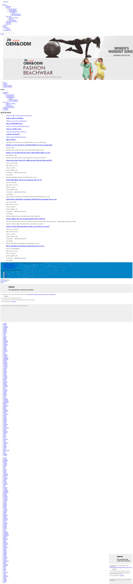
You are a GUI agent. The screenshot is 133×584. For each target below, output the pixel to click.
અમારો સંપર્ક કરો (7, 30)
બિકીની (13, 12)
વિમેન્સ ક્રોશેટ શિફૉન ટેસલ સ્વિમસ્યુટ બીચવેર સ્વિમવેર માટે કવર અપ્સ (25, 246)
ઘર (4, 4)
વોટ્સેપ (2, 282)
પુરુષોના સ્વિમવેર (12, 10)
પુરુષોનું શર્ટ (8, 22)
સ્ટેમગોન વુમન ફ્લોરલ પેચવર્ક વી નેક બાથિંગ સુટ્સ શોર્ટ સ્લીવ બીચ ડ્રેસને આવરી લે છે (29, 160)
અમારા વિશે (5, 27)
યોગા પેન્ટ (11, 19)
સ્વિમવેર (8, 7)
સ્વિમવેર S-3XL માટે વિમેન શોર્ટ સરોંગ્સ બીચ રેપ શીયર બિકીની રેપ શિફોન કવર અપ (28, 153)
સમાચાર (5, 25)
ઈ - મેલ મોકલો (4, 281)
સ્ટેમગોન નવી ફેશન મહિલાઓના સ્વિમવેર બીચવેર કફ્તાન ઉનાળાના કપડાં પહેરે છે (27, 226)
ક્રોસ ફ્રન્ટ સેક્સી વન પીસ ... (14, 129)
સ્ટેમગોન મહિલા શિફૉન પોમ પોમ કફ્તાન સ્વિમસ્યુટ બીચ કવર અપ (24, 180)
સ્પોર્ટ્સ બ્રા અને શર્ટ (13, 17)
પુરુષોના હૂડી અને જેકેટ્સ (12, 21)
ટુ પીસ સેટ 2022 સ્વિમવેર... (13, 134)
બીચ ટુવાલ (8, 24)
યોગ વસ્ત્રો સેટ (12, 20)
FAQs (4, 26)
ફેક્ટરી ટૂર (8, 29)
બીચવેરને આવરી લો (16, 14)
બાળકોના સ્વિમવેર (13, 9)
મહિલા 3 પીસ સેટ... (11, 139)
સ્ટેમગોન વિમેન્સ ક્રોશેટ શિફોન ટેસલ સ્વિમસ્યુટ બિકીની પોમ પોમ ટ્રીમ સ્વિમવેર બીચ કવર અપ (31, 199)
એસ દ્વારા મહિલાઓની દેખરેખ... (14, 123)
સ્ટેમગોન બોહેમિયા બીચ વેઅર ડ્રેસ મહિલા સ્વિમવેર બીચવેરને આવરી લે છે (25, 219)
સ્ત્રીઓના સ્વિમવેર (13, 11)
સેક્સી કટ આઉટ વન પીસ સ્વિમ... (15, 118)
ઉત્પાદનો (5, 5)
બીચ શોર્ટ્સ (8, 6)
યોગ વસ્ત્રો (8, 16)
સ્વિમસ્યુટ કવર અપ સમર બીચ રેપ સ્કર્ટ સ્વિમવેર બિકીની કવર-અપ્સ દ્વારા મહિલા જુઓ (29, 145)
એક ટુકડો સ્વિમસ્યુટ (16, 15)
